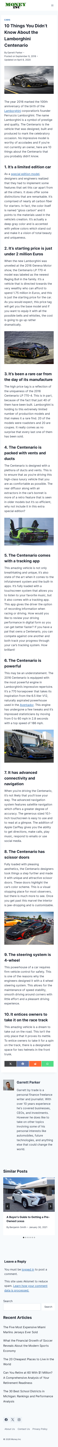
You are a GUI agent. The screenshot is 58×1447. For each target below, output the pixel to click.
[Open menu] (52, 5)
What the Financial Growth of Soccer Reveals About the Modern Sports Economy (28, 1346)
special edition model (25, 174)
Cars (7, 20)
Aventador (27, 705)
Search (8, 1301)
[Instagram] (19, 1420)
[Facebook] (6, 1420)
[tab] (23, 1237)
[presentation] (29, 1194)
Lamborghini (12, 110)
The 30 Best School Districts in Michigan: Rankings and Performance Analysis (28, 1396)
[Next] (50, 1206)
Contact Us (24, 1429)
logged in (28, 1269)
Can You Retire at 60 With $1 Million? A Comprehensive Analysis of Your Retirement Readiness (27, 1378)
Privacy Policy (40, 1429)
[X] (12, 1420)
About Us (10, 1429)
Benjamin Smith (18, 1227)
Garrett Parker (14, 52)
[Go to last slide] (7, 1206)
